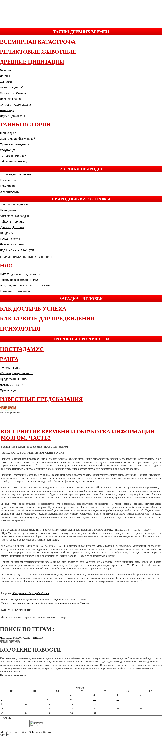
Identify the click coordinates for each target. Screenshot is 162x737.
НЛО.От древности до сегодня (20, 274)
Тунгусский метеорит (13, 155)
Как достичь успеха (33, 309)
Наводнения (8, 210)
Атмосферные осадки (14, 216)
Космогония (8, 185)
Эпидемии (7, 233)
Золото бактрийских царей (17, 138)
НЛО (6, 266)
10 (94, 699)
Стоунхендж (8, 150)
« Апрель (6, 717)
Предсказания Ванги (13, 379)
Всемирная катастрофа (38, 42)
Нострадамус (22, 349)
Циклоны (18, 227)
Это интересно (9, 191)
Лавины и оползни (12, 244)
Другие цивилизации (13, 116)
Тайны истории (25, 124)
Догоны (5, 76)
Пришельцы (8, 390)
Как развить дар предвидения (47, 319)
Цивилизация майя (12, 87)
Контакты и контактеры (15, 291)
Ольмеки (6, 81)
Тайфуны (6, 221)
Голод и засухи (10, 238)
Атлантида (7, 110)
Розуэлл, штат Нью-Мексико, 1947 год (25, 285)
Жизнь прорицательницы (16, 373)
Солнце (27, 637)
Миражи (17, 637)
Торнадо (18, 221)
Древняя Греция (11, 98)
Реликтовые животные (38, 52)
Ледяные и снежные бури (17, 250)
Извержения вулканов (14, 204)
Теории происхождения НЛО (19, 279)
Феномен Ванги (10, 367)
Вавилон (6, 70)
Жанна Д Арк (8, 133)
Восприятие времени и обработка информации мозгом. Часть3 (50, 602)
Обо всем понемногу (13, 161)
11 (118, 699)
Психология (20, 329)
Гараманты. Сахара (13, 93)
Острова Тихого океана (15, 104)
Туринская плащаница (15, 144)
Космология (8, 180)
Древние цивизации (32, 62)
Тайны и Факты (41, 732)
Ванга (9, 359)
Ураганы (5, 227)
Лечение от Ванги (11, 384)
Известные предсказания (41, 399)
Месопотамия (6, 638)
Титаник (37, 637)
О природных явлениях (15, 174)
